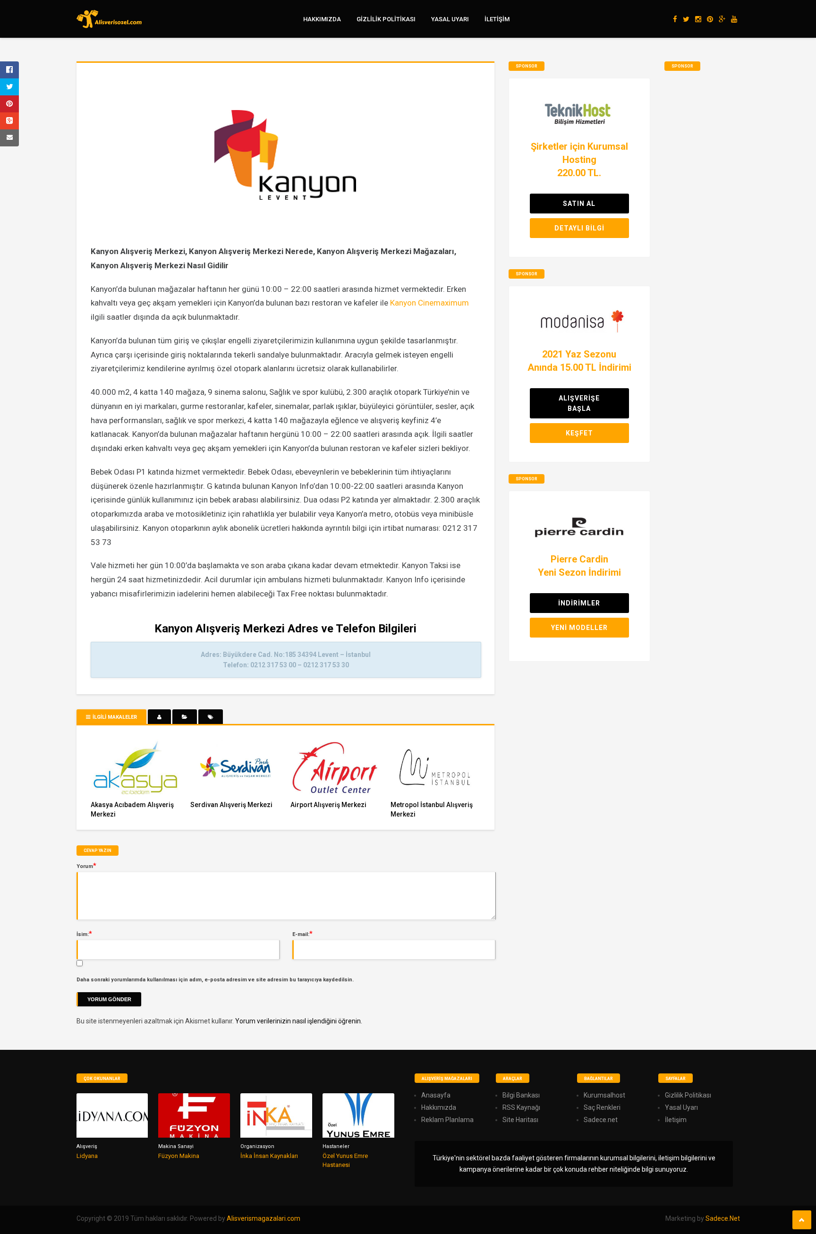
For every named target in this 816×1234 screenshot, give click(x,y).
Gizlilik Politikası (386, 19)
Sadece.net (601, 1119)
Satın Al (579, 203)
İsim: (84, 933)
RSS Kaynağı (521, 1107)
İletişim (497, 19)
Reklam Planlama (447, 1119)
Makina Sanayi (176, 1146)
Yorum (86, 865)
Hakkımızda (322, 19)
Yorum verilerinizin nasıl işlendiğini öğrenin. (298, 1021)
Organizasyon (257, 1146)
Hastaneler (336, 1146)
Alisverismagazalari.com (263, 1218)
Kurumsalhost (604, 1095)
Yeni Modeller (579, 627)
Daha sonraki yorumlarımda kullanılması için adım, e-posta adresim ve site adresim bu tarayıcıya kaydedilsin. (215, 980)
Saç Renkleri (602, 1107)
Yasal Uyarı (450, 19)
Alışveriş (86, 1146)
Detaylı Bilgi (579, 228)
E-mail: (302, 933)
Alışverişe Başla (579, 403)
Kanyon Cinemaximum (429, 302)
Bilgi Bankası (521, 1095)
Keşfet (579, 433)
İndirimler (579, 603)
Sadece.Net (723, 1218)
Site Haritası (520, 1119)
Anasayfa (435, 1095)
